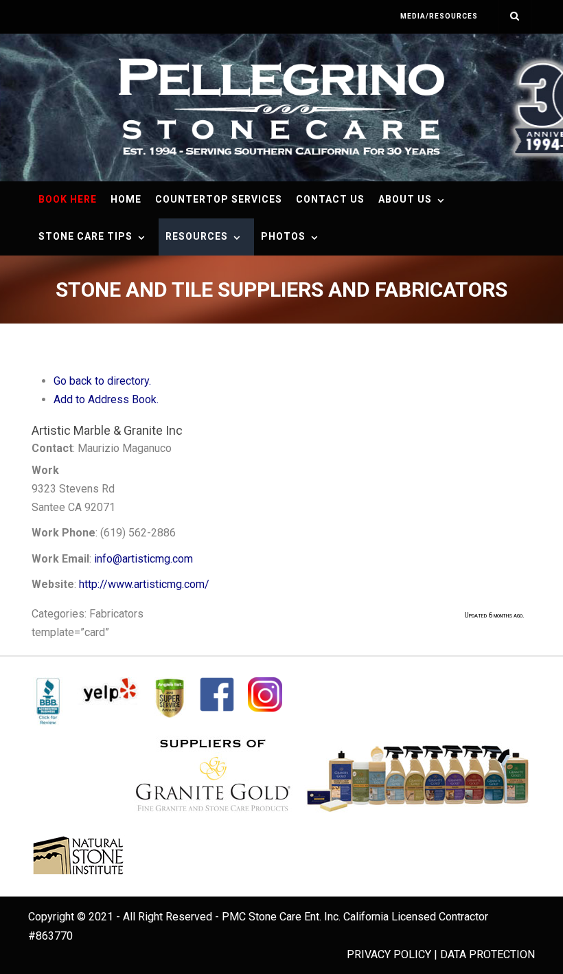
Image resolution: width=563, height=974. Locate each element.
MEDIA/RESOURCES (439, 16)
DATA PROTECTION (487, 954)
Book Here (67, 199)
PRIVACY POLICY (389, 954)
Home (126, 199)
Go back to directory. (102, 380)
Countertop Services (218, 199)
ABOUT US (405, 199)
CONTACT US (330, 199)
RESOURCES (196, 236)
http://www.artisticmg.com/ (144, 584)
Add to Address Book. (106, 399)
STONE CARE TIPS (85, 236)
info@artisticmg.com (143, 558)
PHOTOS (283, 236)
